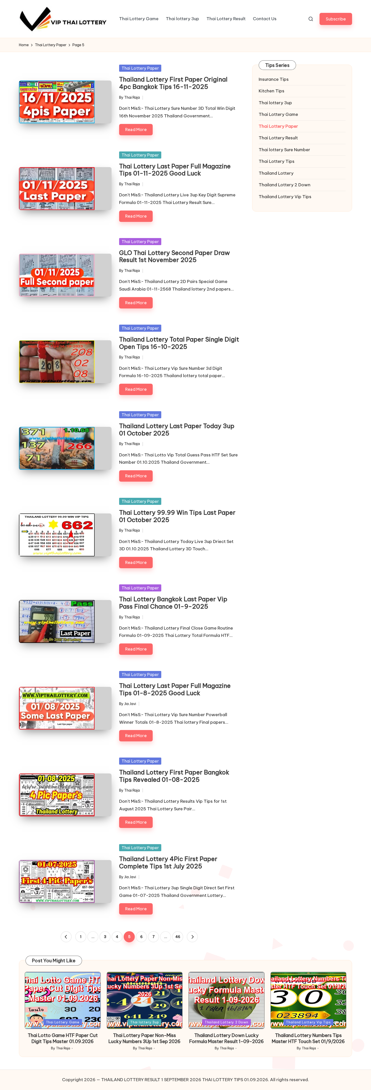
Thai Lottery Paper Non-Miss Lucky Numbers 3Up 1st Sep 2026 (144, 1038)
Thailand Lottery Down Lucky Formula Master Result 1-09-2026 (226, 1038)
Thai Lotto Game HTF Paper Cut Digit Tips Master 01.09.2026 (63, 1038)
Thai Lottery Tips (277, 161)
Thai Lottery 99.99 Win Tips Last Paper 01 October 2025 (177, 516)
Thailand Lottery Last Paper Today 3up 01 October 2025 (176, 429)
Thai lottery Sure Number (284, 149)
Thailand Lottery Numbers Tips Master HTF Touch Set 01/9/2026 (308, 1038)
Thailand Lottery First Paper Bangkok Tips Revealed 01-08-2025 (174, 775)
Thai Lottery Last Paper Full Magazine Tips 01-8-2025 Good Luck (175, 689)
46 (177, 937)
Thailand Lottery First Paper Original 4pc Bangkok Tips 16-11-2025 (173, 82)
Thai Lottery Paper (140, 68)
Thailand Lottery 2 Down (284, 185)
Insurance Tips (274, 79)
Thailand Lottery (276, 173)
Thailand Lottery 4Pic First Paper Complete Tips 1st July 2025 (168, 862)
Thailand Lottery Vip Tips (285, 196)
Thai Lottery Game (278, 114)
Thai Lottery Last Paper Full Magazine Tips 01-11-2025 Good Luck (175, 169)
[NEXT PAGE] (192, 936)
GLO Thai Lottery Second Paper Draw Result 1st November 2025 (174, 256)
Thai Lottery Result (278, 138)
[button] (336, 19)
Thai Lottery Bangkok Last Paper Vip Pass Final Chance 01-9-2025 (173, 602)
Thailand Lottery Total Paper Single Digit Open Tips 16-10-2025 (179, 342)
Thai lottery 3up (275, 103)
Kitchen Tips (271, 91)
